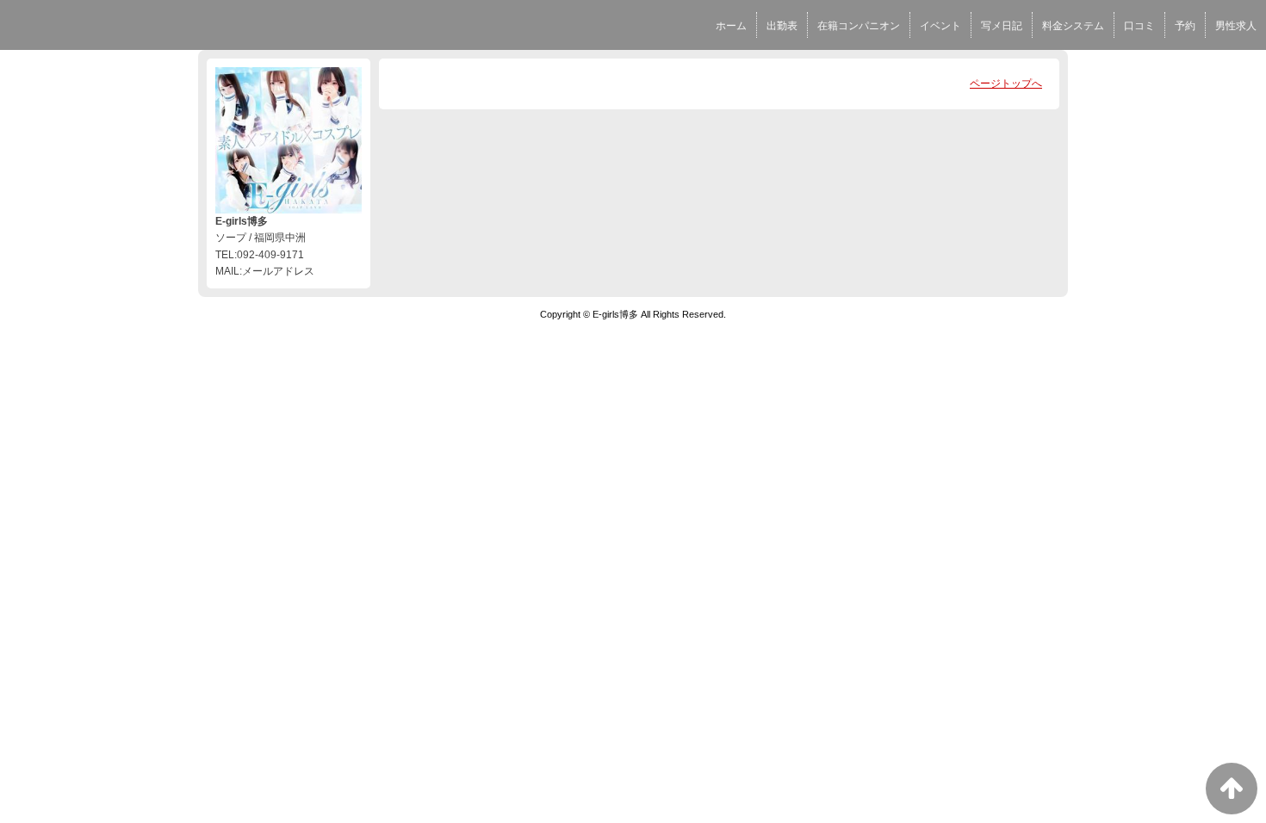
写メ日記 (1001, 26)
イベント (940, 26)
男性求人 (1236, 26)
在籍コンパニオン (858, 26)
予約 (1185, 26)
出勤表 (781, 26)
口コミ (1139, 26)
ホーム (731, 26)
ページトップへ (1006, 83)
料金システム (1073, 26)
